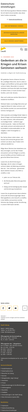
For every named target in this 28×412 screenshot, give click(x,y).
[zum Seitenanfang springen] (25, 308)
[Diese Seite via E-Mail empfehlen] (15, 308)
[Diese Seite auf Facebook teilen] (3, 308)
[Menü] (26, 49)
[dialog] (14, 23)
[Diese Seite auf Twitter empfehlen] (9, 308)
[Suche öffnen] (21, 49)
